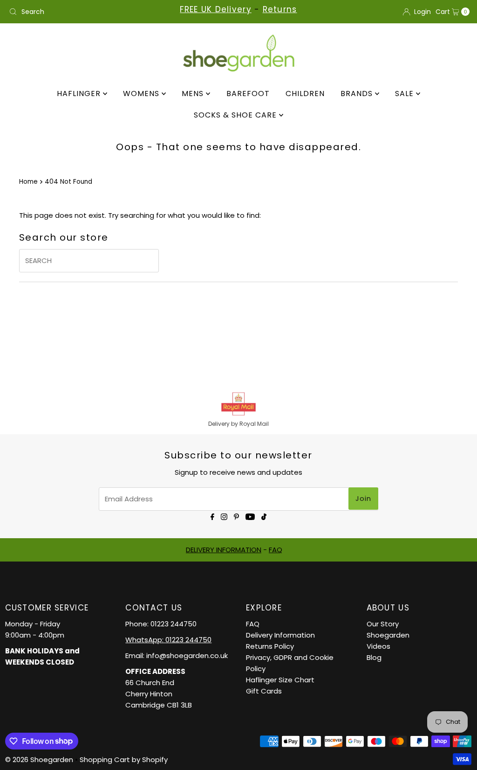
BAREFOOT (248, 93)
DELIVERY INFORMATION (223, 550)
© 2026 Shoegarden (39, 759)
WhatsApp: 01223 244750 (168, 640)
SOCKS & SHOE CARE (236, 115)
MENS (194, 93)
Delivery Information (280, 635)
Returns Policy (270, 646)
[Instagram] (224, 516)
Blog (374, 657)
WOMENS (142, 93)
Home (28, 181)
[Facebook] (212, 516)
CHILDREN (305, 93)
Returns (280, 9)
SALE (405, 93)
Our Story (383, 624)
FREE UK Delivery (215, 9)
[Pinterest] (236, 516)
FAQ (275, 550)
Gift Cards (264, 691)
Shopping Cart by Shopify (124, 759)
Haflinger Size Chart (280, 680)
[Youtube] (250, 516)
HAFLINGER (80, 93)
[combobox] (80, 11)
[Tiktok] (263, 516)
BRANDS (358, 93)
